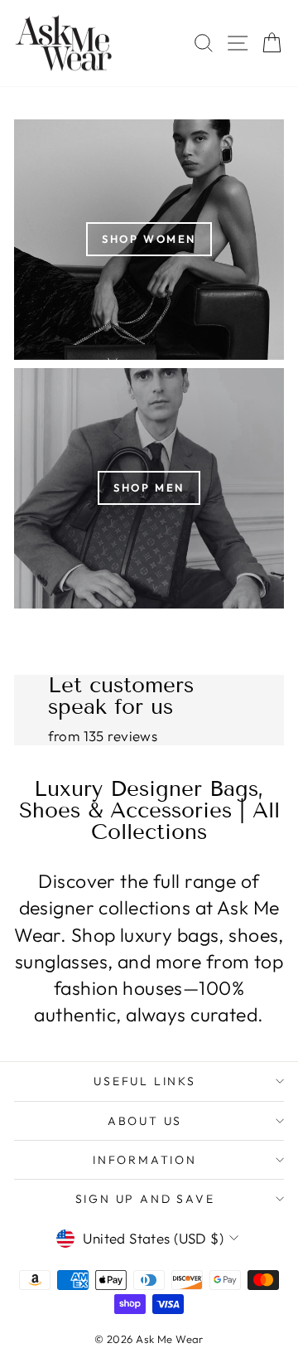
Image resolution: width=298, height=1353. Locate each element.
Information (145, 1159)
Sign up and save (145, 1198)
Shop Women (149, 238)
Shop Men (149, 487)
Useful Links (145, 1081)
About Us (145, 1120)
